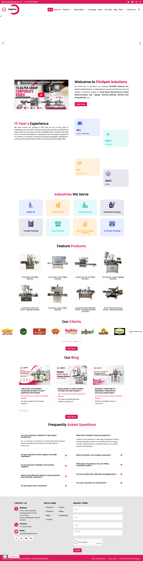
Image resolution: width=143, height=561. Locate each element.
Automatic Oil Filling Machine (30, 278)
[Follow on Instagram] (31, 538)
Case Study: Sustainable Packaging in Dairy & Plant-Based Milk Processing (33, 391)
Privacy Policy (112, 559)
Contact (49, 519)
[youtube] (132, 2)
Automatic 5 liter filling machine (57, 278)
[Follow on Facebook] (16, 538)
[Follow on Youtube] (26, 538)
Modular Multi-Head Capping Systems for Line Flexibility (70, 390)
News (48, 515)
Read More (80, 104)
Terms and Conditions (98, 559)
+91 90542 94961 (32, 2)
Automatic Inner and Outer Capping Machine (30, 309)
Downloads (63, 515)
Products (49, 511)
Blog (31, 396)
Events (61, 507)
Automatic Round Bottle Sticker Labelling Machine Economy (85, 309)
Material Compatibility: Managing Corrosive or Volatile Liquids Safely (105, 391)
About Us (49, 507)
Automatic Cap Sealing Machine (57, 309)
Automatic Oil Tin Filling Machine (85, 278)
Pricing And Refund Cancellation (130, 559)
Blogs (61, 511)
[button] (3, 43)
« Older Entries (23, 411)
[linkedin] (136, 2)
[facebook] (128, 2)
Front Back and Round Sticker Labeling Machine (113, 309)
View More (71, 348)
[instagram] (140, 2)
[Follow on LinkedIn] (21, 538)
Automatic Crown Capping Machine (113, 278)
